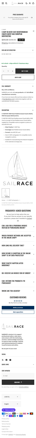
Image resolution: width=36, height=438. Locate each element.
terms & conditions (23, 389)
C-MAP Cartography (13, 200)
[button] (26, 3)
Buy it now (25, 71)
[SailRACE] (17, 3)
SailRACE (10, 436)
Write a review (17, 310)
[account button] (30, 3)
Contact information (7, 433)
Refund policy (5, 423)
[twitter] (3, 362)
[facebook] (6, 362)
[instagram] (10, 362)
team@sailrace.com (8, 99)
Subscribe (16, 384)
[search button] (6, 3)
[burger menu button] (3, 3)
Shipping (5, 43)
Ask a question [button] (17, 314)
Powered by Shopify (21, 436)
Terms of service (6, 426)
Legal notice (5, 431)
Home (3, 200)
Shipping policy (6, 428)
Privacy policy (5, 420)
